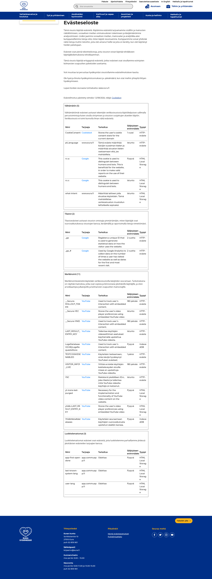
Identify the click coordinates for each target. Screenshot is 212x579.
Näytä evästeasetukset (118, 534)
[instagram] (166, 534)
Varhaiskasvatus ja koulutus (28, 15)
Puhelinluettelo (115, 537)
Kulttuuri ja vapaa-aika (105, 15)
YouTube (86, 301)
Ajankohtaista (117, 1)
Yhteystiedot (131, 1)
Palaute (105, 1)
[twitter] (160, 534)
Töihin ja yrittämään (182, 6)
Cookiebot (116, 97)
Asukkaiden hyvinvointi (77, 15)
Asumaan (155, 6)
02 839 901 (73, 542)
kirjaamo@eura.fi (72, 550)
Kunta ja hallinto (154, 15)
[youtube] (172, 534)
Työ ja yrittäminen (55, 15)
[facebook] (154, 534)
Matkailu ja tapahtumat (183, 1)
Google (85, 159)
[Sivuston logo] (24, 6)
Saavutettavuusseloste (149, 1)
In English (165, 1)
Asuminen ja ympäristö (127, 15)
